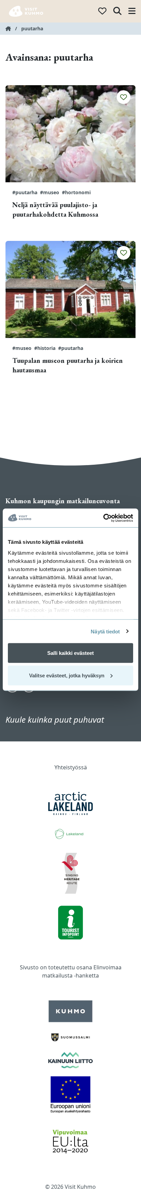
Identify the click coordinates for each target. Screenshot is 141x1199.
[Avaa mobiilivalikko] (132, 11)
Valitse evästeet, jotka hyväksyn (66, 675)
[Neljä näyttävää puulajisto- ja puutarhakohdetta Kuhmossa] (70, 133)
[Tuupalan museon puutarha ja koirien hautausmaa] (70, 289)
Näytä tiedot (105, 631)
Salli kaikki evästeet (70, 653)
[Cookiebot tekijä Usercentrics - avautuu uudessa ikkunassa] (103, 517)
